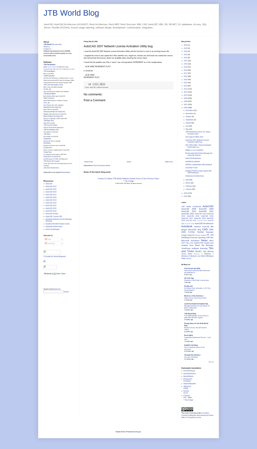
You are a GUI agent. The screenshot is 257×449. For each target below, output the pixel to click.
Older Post (169, 162)
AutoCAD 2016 (51, 192)
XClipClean (48, 148)
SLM (63, 69)
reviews (184, 245)
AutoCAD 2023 (51, 211)
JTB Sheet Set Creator (52, 161)
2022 (186, 58)
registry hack (209, 243)
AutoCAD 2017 (51, 195)
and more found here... (52, 168)
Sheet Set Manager (53, 229)
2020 (186, 64)
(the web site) (53, 44)
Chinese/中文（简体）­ (188, 396)
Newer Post (88, 162)
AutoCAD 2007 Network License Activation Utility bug (197, 141)
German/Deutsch (189, 374)
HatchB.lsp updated (192, 161)
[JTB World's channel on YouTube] (50, 269)
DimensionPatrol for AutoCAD (54, 112)
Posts (49, 239)
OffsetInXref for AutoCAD (52, 107)
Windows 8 (185, 256)
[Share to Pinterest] (104, 84)
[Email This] (93, 84)
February (189, 186)
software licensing (102, 87)
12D (60, 69)
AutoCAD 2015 (51, 189)
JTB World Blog (71, 12)
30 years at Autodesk (191, 357)
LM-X (73, 69)
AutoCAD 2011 (206, 211)
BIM (212, 227)
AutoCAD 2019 (51, 200)
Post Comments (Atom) (102, 165)
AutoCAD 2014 (51, 186)
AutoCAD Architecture (204, 223)
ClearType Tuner (191, 168)
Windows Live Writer (197, 256)
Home (129, 162)
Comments (51, 243)
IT (208, 234)
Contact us (47, 49)
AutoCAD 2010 (188, 211)
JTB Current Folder (50, 125)
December (190, 110)
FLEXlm (50, 69)
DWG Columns (49, 98)
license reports (52, 67)
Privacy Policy (153, 179)
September (190, 120)
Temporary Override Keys (194, 176)
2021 (186, 61)
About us (47, 47)
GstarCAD (191, 235)
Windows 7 (208, 254)
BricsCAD (192, 230)
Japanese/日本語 (187, 387)
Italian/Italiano (188, 376)
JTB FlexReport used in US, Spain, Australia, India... (198, 133)
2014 (186, 83)
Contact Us (102, 179)
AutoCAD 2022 (51, 208)
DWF (211, 230)
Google (184, 235)
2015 (186, 79)
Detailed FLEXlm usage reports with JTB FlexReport (198, 172)
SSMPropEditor (49, 76)
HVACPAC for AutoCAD (52, 157)
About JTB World (114, 179)
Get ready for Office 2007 (194, 137)
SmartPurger (186, 248)
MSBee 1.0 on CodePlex (194, 150)
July (187, 126)
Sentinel (67, 69)
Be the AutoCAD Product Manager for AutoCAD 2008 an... (198, 154)
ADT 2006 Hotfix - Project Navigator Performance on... (198, 146)
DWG (183, 232)
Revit (191, 245)
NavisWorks (195, 241)
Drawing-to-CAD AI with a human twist (196, 280)
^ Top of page (128, 181)
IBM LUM (55, 69)
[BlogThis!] (96, 84)
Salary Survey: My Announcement (195, 298)
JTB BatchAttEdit (50, 94)
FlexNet (46, 69)
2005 (186, 193)
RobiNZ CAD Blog (191, 345)
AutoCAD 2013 (200, 214)
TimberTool (48, 152)
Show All (211, 362)
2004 (186, 196)
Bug (199, 230)
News (204, 240)
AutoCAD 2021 (51, 205)
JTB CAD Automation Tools (53, 85)
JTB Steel (47, 134)
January (189, 189)
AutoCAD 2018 (51, 197)
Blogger (184, 230)
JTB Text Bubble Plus (51, 130)
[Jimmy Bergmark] (45, 261)
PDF (201, 243)
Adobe (188, 207)
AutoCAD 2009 (206, 209)
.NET (183, 207)
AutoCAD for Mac (52, 214)
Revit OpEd (188, 335)
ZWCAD (188, 258)
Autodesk (186, 226)
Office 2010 (190, 243)
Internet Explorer (200, 235)
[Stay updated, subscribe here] (45, 280)
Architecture (197, 207)
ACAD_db (47, 89)
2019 (186, 67)
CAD (205, 229)
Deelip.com (188, 286)
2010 (186, 95)
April (187, 180)
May (187, 129)
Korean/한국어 (186, 392)
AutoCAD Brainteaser (193, 158)
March (188, 183)
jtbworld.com (56, 289)
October (189, 117)
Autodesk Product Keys (54, 226)
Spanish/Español (189, 384)
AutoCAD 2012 (187, 214)
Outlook (197, 243)
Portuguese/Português (187, 380)
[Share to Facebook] (101, 84)
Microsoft (185, 240)
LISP (208, 237)
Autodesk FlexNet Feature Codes (58, 224)
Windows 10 (198, 254)
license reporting (198, 237)
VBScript (210, 251)
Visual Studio (186, 254)
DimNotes (47, 143)
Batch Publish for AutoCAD (53, 116)
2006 (186, 108)
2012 (186, 89)
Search (66, 292)
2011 (186, 92)
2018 (186, 70)
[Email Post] (89, 84)
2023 (186, 54)
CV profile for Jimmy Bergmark (55, 256)
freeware (209, 232)
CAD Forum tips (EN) (192, 268)
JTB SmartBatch (49, 71)
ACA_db (47, 103)
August (188, 123)
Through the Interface (192, 355)
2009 (186, 98)
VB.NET (198, 251)
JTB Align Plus (49, 121)
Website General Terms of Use (134, 179)
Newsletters (66, 172)
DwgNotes (47, 139)
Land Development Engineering (196, 304)
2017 (186, 73)
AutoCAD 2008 (188, 209)
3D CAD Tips (189, 278)
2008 (186, 101)
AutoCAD (93, 87)
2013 (186, 86)
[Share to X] (99, 84)
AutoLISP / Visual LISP (54, 216)
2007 (186, 104)
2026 (186, 45)
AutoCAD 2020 (51, 203)
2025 (186, 48)
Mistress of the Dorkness (193, 296)
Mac (211, 238)
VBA (204, 251)
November (190, 113)
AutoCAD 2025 (190, 223)
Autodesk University (201, 227)
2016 (186, 76)
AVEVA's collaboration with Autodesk (198, 165)
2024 (186, 51)
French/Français (189, 371)
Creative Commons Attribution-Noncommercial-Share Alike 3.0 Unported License (197, 415)
